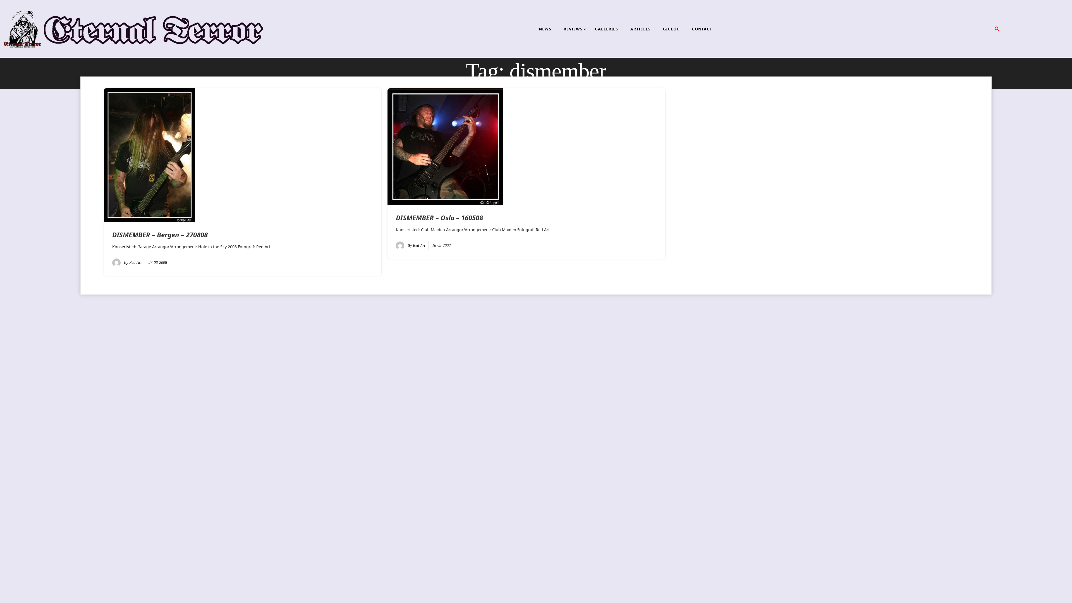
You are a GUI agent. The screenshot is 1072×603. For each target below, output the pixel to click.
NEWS (545, 29)
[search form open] (997, 28)
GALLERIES (606, 29)
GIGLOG (671, 29)
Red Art (135, 262)
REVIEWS (573, 29)
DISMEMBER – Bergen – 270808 (160, 234)
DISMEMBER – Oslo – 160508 (439, 217)
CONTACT (702, 29)
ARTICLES (640, 29)
